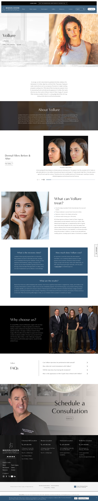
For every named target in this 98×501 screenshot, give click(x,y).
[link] (11, 457)
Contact (71, 9)
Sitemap (53, 487)
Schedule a (70, 407)
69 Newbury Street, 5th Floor (48, 449)
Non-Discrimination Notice (44, 485)
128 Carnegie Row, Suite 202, (67, 449)
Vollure (19, 44)
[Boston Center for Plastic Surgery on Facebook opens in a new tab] (6, 476)
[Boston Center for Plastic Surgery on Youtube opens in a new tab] (12, 476)
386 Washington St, (84, 449)
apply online (58, 266)
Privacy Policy (47, 487)
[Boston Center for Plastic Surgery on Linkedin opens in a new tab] (14, 476)
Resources (61, 9)
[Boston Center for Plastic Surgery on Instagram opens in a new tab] (3, 476)
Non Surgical (11, 44)
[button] (80, 9)
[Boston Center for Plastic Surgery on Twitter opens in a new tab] (9, 476)
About (23, 9)
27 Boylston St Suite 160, (28, 449)
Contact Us (69, 418)
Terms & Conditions (55, 485)
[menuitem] (3, 476)
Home (4, 44)
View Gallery (8, 163)
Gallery (53, 9)
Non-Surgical (44, 9)
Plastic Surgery (33, 9)
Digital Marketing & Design (82, 487)
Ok (76, 498)
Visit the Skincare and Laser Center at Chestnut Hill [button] (52, 3)
